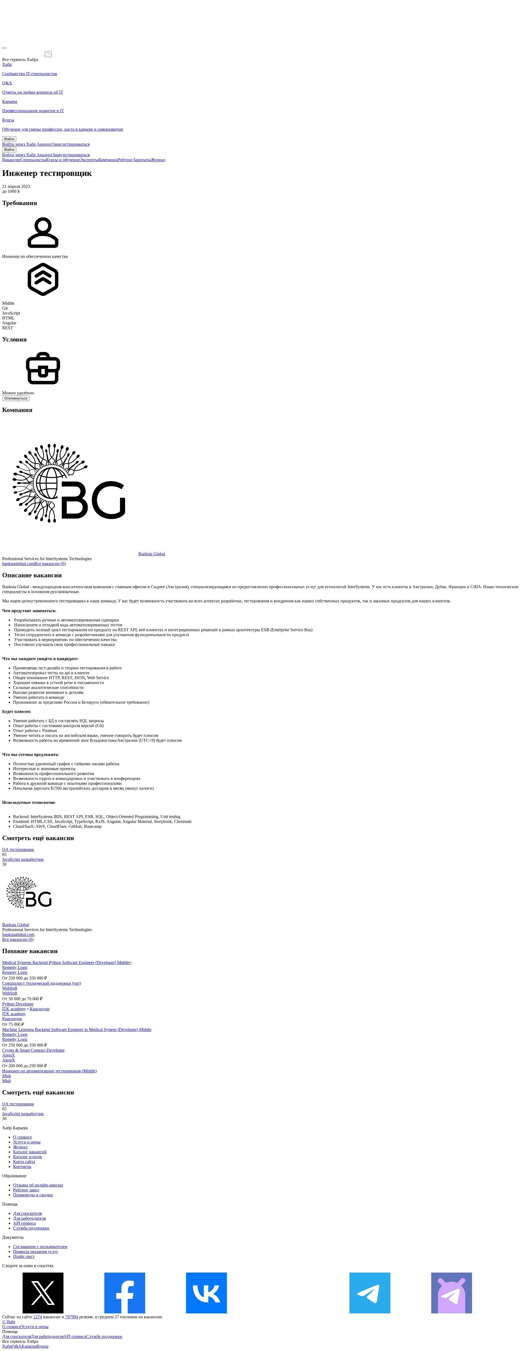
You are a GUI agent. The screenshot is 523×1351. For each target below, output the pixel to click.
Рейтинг (125, 159)
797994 (71, 1317)
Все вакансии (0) (50, 563)
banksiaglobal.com (18, 563)
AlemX (8, 1055)
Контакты (22, 1166)
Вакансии (11, 159)
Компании (108, 159)
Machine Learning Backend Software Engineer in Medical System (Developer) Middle (76, 1029)
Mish (6, 1076)
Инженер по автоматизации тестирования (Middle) (49, 1071)
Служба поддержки (31, 1228)
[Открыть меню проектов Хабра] (4, 48)
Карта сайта (24, 1161)
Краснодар (40, 1009)
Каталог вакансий (30, 1151)
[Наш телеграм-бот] (451, 1312)
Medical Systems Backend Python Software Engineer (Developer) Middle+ (67, 962)
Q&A (17, 1346)
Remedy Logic (15, 967)
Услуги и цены (27, 1142)
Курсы (42, 1346)
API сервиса (24, 1223)
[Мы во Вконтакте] (206, 1312)
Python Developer (18, 1004)
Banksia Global (151, 553)
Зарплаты (142, 159)
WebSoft (9, 988)
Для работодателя (29, 1218)
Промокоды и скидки (33, 1195)
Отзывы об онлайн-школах (38, 1185)
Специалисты (33, 159)
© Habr (8, 1321)
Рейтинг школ (26, 1190)
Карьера (29, 1346)
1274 (37, 1317)
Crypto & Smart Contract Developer (33, 1050)
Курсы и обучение (63, 159)
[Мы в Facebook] (125, 1312)
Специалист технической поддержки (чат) (41, 983)
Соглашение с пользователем (40, 1246)
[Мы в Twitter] (43, 1312)
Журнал (158, 159)
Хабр (7, 1346)
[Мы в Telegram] (370, 1312)
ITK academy (14, 1009)
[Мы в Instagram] (288, 1312)
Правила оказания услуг (35, 1251)
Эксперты (89, 159)
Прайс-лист (24, 1256)
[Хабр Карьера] (23, 54)
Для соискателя (27, 1213)
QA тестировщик (18, 849)
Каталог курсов (27, 1156)
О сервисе (22, 1137)
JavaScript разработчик (23, 859)
